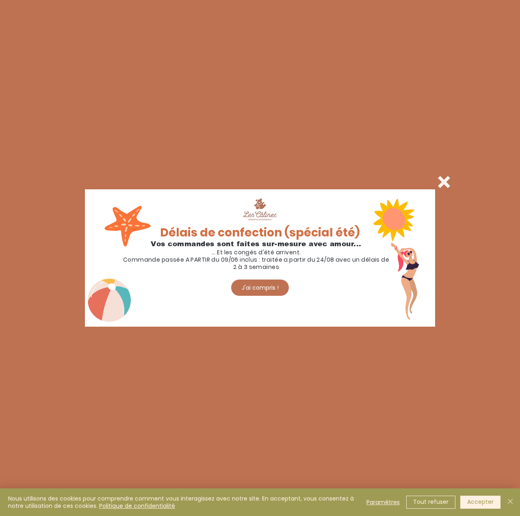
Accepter (480, 502)
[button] (444, 182)
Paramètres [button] (383, 502)
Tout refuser (430, 502)
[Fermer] (510, 502)
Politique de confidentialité (137, 506)
